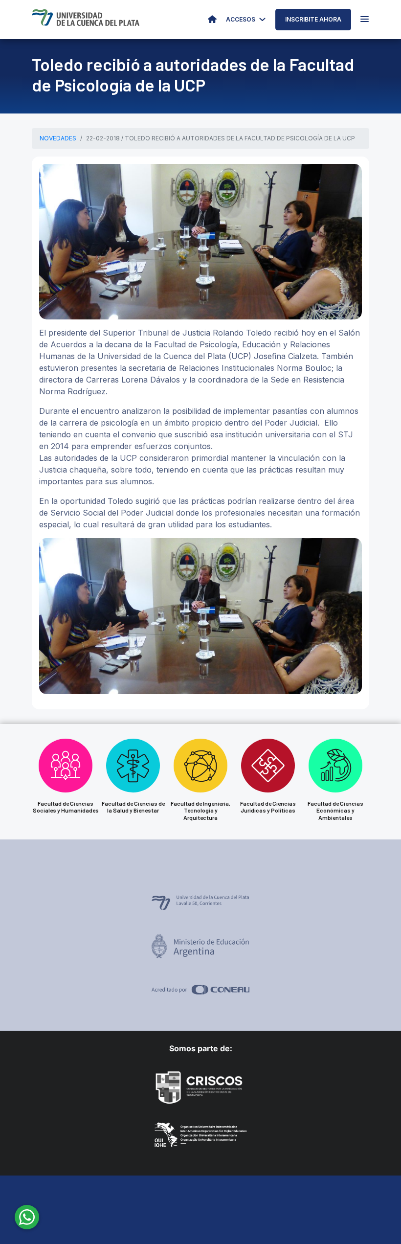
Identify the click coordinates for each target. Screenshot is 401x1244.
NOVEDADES (58, 138)
